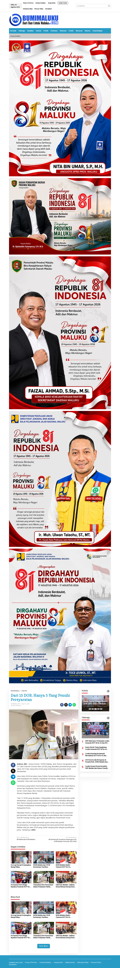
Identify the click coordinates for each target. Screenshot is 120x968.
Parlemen (18, 705)
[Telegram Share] (70, 705)
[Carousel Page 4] (98, 709)
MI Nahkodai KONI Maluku (26, 838)
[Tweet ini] (66, 705)
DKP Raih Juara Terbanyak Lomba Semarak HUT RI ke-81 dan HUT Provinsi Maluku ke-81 (97, 742)
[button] (109, 6)
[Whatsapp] (74, 705)
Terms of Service (31, 962)
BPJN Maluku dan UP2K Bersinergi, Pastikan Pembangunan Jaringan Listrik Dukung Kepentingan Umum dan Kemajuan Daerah (43, 866)
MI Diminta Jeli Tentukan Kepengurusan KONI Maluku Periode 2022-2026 (62, 839)
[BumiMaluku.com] (34, 20)
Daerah (13, 705)
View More (43, 946)
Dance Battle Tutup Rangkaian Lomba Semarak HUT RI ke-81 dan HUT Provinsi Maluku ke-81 (96, 748)
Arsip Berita (58, 962)
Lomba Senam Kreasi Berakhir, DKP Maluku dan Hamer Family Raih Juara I (96, 767)
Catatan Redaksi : (45, 962)
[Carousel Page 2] (93, 709)
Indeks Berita (70, 962)
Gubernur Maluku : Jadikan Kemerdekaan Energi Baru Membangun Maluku (65, 886)
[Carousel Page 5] (101, 709)
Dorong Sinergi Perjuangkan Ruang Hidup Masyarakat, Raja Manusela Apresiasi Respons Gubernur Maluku (21, 866)
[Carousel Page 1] (90, 709)
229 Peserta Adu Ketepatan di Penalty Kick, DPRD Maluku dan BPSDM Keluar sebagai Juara (96, 761)
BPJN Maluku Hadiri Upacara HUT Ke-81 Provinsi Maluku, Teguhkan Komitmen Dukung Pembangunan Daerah (65, 866)
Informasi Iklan (82, 962)
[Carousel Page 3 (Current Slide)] (95, 709)
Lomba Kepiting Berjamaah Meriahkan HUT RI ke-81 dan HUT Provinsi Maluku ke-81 (95, 755)
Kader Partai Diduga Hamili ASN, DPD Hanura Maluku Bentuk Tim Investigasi (95, 702)
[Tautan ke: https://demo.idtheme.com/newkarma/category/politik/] (108, 691)
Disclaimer (13, 964)
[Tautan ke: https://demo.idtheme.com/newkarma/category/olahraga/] (108, 718)
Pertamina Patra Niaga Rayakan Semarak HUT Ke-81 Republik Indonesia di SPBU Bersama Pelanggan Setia (20, 886)
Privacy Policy (96, 962)
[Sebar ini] (62, 705)
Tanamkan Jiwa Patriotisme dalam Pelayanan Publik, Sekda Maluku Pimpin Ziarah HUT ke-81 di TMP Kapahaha (43, 886)
